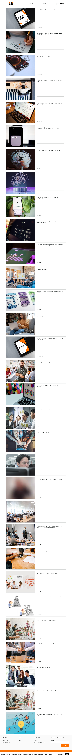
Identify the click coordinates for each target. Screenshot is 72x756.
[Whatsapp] (58, 3)
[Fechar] (70, 754)
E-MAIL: (52, 740)
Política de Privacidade (48, 754)
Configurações (60, 754)
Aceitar (67, 754)
